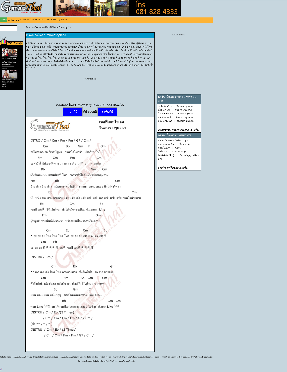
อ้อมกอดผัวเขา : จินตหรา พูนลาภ (176, 113)
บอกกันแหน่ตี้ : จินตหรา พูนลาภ (175, 117)
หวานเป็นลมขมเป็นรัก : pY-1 (174, 140)
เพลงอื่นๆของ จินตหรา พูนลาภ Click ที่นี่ (178, 130)
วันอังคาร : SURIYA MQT (172, 151)
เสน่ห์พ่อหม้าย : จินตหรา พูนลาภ (175, 106)
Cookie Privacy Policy (56, 19)
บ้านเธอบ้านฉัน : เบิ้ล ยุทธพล (174, 144)
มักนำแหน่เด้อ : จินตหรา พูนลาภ (175, 121)
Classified (25, 19)
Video (34, 19)
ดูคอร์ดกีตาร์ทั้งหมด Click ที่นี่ (173, 168)
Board (41, 19)
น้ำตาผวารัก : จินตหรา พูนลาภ (175, 110)
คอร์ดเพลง (13, 20)
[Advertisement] (90, 87)
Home (3, 19)
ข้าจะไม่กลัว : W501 (169, 148)
